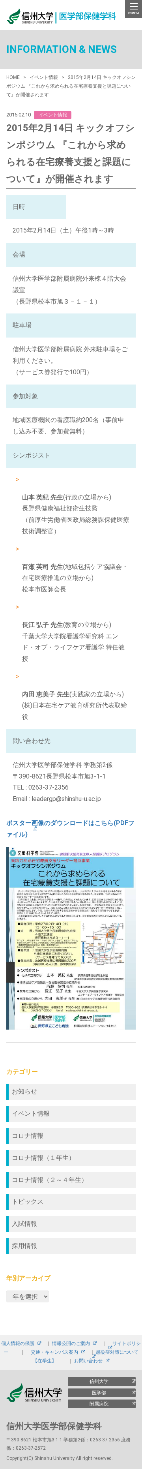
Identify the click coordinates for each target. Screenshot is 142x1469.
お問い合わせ (88, 1361)
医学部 (99, 1393)
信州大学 (99, 1381)
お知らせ (24, 1091)
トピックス (27, 1201)
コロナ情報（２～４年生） (50, 1180)
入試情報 (24, 1223)
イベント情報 (31, 1113)
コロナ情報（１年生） (43, 1157)
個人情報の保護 (17, 1343)
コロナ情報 (27, 1135)
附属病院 (99, 1404)
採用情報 (24, 1245)
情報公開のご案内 (71, 1343)
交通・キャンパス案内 (54, 1352)
